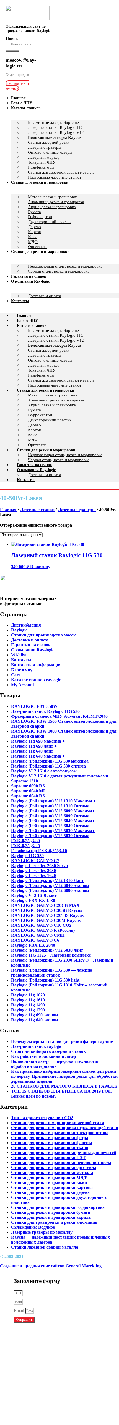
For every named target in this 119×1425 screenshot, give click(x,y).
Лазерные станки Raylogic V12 (56, 132)
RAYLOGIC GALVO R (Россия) (43, 930)
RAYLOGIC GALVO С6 (35, 940)
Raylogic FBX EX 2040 (33, 945)
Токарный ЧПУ (42, 162)
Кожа (32, 236)
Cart (15, 674)
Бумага (34, 212)
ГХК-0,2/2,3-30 (25, 840)
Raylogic (19, 630)
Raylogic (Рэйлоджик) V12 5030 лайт (47, 950)
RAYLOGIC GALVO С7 (35, 860)
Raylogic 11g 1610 (28, 1000)
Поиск (12, 38)
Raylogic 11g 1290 (28, 1010)
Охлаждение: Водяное (33, 1227)
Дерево (34, 227)
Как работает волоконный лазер (43, 1056)
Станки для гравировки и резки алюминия (54, 1222)
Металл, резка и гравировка (53, 197)
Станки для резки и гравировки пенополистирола (61, 1162)
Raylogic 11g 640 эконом (34, 1019)
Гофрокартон (40, 217)
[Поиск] (12, 51)
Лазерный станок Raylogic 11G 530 (45, 711)
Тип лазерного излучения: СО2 (42, 1117)
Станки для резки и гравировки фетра (49, 1137)
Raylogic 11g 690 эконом (34, 1014)
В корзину (40, 566)
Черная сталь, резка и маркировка (58, 271)
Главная (24, 316)
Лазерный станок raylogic (36, 1046)
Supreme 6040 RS (28, 796)
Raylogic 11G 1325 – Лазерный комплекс (51, 955)
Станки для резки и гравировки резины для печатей (63, 1152)
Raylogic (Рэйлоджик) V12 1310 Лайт (47, 880)
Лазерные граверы (44, 147)
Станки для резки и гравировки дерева (50, 1192)
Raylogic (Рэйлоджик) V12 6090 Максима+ (53, 810)
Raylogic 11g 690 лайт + (34, 746)
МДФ (33, 440)
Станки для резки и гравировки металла (52, 1172)
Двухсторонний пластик (49, 222)
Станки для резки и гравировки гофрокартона (58, 1207)
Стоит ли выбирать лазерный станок (48, 1051)
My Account (22, 684)
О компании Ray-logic (30, 281)
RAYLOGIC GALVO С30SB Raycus (46, 910)
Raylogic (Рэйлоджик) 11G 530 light (45, 980)
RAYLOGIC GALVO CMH (37, 935)
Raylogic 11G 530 (27, 855)
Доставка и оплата (44, 296)
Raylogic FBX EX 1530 (33, 900)
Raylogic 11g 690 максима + (38, 741)
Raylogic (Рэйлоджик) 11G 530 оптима (48, 766)
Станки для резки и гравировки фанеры (51, 1142)
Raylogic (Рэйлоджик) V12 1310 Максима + (53, 800)
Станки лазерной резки (48, 142)
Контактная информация (36, 664)
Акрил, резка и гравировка (52, 207)
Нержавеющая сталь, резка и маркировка (65, 266)
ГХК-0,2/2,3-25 (25, 845)
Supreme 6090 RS (28, 786)
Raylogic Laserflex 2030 (33, 870)
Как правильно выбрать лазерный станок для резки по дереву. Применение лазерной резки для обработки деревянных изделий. (64, 1076)
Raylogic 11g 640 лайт (32, 751)
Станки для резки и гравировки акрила (51, 1217)
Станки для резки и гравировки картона (52, 1187)
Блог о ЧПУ (27, 321)
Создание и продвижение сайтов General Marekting (51, 1266)
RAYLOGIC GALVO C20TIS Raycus (47, 915)
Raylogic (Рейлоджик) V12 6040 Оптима (50, 825)
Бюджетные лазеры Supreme (53, 122)
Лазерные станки (37, 509)
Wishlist (18, 655)
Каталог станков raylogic (36, 679)
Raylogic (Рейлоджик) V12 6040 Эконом (50, 885)
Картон (34, 231)
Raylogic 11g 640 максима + (38, 756)
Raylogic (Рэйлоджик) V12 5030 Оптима (50, 835)
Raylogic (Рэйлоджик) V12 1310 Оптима (50, 805)
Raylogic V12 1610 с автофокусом (44, 771)
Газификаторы (41, 167)
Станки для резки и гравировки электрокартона (59, 1132)
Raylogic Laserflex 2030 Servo (39, 865)
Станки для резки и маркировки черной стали (57, 1122)
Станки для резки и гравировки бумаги (50, 1212)
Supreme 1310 (24, 781)
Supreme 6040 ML (28, 791)
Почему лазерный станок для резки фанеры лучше (62, 1041)
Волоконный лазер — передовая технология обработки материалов (55, 1064)
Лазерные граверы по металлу (42, 1232)
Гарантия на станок (34, 465)
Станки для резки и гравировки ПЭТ (48, 1157)
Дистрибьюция (26, 625)
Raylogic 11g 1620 (28, 995)
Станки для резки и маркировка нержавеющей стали (64, 1127)
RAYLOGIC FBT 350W (34, 706)
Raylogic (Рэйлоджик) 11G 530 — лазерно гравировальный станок (51, 972)
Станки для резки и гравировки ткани (49, 1147)
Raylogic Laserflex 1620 (33, 875)
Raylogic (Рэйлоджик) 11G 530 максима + (51, 761)
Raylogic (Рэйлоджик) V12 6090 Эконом (50, 890)
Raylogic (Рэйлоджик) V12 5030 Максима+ (53, 830)
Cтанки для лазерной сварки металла (61, 380)
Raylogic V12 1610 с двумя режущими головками (59, 776)
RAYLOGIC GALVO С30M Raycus (46, 920)
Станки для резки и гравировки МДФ (49, 1177)
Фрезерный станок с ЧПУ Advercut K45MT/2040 (59, 716)
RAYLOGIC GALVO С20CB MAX (45, 905)
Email (19, 1310)
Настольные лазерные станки (54, 385)
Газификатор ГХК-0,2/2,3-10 (39, 850)
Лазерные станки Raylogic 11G (56, 127)
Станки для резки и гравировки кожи (49, 1182)
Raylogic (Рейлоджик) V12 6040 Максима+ (53, 820)
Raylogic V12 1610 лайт (34, 895)
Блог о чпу (21, 669)
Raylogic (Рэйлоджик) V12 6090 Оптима (50, 815)
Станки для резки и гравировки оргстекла (53, 1167)
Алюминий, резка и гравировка (56, 202)
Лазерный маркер (44, 157)
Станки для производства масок (43, 635)
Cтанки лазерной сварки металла (44, 1247)
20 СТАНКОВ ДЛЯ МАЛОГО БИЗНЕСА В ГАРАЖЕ (64, 1086)
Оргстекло (37, 445)
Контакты (20, 301)
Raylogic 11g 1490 (28, 1005)
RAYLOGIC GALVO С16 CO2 (41, 925)
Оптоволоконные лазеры (50, 152)
